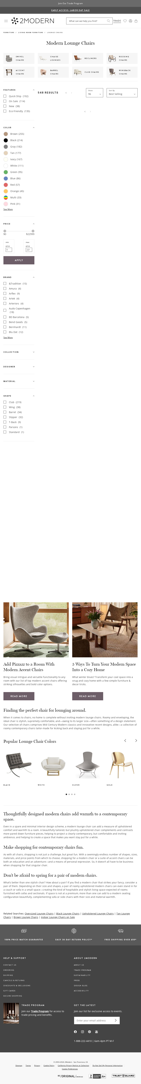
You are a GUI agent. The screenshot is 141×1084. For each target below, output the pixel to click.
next (136, 740)
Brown (17, 133)
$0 (4, 234)
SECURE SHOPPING (12, 996)
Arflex (14, 293)
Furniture (8, 32)
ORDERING (8, 970)
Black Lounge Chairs (67, 913)
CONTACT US (9, 965)
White (16, 165)
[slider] (4, 231)
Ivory (16, 159)
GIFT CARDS (9, 991)
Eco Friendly (19, 111)
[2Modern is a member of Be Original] (71, 1075)
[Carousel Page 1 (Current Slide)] (66, 794)
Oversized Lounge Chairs (39, 913)
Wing (14, 407)
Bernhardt (17, 327)
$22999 (30, 234)
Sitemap (18, 1065)
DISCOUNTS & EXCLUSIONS (16, 986)
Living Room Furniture (30, 32)
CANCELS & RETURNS (14, 980)
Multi (15, 197)
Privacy (37, 1065)
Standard (16, 432)
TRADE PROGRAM (82, 970)
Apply (19, 260)
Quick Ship (18, 96)
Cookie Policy (49, 1065)
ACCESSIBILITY (81, 991)
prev (125, 740)
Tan (15, 153)
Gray (16, 146)
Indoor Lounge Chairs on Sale (58, 917)
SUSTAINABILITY (82, 975)
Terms (28, 1065)
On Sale (17, 101)
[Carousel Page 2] (69, 794)
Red (15, 184)
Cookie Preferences (70, 1069)
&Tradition (18, 283)
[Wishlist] (125, 21)
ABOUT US (79, 965)
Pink (15, 203)
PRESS (77, 980)
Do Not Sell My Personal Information (108, 1065)
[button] (136, 21)
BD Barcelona (19, 317)
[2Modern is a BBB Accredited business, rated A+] (98, 1077)
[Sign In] (130, 21)
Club (15, 402)
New (14, 106)
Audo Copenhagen (19, 310)
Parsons (15, 427)
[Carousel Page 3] (72, 794)
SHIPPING (8, 975)
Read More (18, 696)
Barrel (15, 412)
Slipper (16, 417)
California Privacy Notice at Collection (73, 1065)
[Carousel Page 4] (74, 794)
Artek (14, 298)
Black (16, 140)
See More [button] (8, 209)
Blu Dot (16, 332)
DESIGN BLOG (81, 986)
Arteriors (16, 303)
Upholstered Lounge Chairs (98, 913)
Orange (17, 191)
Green (16, 172)
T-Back (15, 422)
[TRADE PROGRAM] (35, 1013)
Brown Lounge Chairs (26, 917)
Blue (15, 178)
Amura (15, 288)
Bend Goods (18, 322)
